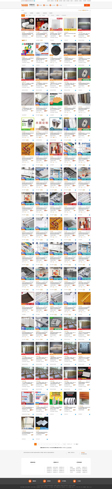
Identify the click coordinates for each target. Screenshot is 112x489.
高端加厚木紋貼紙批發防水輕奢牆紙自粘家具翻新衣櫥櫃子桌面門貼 (69, 209)
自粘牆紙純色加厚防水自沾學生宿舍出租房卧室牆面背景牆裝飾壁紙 (69, 159)
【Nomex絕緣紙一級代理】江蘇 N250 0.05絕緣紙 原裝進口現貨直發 (70, 383)
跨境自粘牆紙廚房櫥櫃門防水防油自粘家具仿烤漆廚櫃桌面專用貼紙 (27, 333)
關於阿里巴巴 (66, 485)
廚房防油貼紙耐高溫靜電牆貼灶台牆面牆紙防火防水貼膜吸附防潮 (84, 159)
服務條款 (58, 485)
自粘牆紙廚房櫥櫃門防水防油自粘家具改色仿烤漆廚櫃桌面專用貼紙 (41, 209)
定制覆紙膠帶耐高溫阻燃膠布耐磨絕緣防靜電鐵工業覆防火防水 (41, 59)
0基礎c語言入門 (84, 467)
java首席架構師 (78, 472)
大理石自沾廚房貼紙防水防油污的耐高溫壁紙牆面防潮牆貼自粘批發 (69, 184)
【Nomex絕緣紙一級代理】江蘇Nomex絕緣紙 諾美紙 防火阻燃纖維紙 (70, 358)
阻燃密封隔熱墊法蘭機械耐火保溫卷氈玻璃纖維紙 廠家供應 (55, 333)
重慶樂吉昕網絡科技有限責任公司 (75, 470)
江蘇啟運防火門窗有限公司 (51, 472)
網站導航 (74, 485)
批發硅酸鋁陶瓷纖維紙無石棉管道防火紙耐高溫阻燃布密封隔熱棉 (84, 84)
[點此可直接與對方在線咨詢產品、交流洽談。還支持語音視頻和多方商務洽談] (61, 40)
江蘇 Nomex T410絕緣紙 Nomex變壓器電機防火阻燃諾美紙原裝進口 (28, 84)
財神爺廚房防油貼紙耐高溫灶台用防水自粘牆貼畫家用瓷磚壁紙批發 (27, 209)
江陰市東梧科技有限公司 (53, 110)
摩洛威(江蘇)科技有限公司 (53, 135)
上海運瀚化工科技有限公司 (86, 472)
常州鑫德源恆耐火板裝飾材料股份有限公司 (25, 434)
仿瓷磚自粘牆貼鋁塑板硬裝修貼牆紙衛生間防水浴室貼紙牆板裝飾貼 (69, 134)
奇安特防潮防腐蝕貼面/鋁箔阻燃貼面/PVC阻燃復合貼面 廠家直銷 (42, 433)
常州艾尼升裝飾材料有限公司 (81, 85)
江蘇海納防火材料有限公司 (57, 470)
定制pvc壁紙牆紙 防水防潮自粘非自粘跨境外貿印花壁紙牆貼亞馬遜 (42, 134)
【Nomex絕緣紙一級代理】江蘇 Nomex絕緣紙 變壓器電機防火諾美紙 (56, 383)
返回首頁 (64, 447)
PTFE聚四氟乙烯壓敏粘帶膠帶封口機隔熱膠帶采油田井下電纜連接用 (41, 408)
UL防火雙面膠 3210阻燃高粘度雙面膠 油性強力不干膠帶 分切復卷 (56, 408)
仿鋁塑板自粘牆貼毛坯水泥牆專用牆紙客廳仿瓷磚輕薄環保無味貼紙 (41, 159)
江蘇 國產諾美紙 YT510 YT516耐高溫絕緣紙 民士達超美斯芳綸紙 (84, 59)
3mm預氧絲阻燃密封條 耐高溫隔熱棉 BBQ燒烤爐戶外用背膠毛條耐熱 (56, 59)
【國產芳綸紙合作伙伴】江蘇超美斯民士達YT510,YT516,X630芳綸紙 (84, 358)
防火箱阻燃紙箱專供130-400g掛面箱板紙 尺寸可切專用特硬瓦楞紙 (55, 109)
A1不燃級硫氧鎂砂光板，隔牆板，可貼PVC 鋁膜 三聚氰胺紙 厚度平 (27, 109)
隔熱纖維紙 (46, 37)
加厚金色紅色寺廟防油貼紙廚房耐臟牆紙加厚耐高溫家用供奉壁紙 (27, 159)
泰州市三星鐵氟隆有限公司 (39, 409)
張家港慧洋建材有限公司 (25, 110)
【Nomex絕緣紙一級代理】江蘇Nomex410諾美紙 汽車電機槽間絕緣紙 (27, 383)
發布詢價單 (83, 452)
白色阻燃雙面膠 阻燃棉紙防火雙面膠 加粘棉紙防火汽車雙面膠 (70, 408)
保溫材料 (23, 37)
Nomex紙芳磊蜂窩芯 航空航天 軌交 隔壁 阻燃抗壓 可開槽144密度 (84, 408)
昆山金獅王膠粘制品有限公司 (53, 409)
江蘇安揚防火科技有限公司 (51, 470)
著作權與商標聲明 (50, 485)
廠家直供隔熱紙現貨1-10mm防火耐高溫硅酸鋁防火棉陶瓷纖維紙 (84, 134)
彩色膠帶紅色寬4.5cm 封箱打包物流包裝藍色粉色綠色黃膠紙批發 (28, 59)
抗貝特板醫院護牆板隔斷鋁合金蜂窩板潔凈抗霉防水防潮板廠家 (27, 433)
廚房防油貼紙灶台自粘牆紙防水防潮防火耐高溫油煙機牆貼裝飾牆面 (84, 184)
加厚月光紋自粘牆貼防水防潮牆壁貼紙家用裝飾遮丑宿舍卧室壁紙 (69, 109)
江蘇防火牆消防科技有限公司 (57, 467)
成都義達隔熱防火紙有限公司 (51, 467)
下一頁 (64, 444)
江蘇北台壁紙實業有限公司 (67, 110)
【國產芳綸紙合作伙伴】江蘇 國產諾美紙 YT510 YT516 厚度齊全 (56, 84)
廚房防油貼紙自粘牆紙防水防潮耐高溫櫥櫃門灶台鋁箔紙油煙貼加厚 (27, 233)
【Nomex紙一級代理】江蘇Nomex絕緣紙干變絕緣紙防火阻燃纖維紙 (83, 34)
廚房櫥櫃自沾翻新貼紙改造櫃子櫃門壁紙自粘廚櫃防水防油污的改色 (27, 184)
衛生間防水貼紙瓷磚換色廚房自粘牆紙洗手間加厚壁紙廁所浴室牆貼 (41, 233)
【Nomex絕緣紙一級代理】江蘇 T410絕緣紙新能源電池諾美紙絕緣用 (27, 358)
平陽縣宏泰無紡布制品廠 (86, 470)
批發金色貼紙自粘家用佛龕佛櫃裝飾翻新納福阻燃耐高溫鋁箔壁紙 (84, 308)
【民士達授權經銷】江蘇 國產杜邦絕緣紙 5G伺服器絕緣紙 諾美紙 (41, 84)
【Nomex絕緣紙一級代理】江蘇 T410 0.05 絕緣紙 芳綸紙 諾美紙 (70, 333)
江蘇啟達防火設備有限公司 (63, 470)
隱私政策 (62, 485)
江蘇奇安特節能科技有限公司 (39, 434)
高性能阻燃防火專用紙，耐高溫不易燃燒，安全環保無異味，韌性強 (55, 34)
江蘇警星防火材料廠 (62, 467)
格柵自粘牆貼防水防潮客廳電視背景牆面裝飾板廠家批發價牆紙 (84, 109)
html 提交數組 (78, 467)
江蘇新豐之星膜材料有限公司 (39, 110)
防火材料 (29, 37)
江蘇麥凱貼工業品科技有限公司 (25, 409)
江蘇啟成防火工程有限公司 (57, 472)
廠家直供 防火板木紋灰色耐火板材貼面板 (70, 34)
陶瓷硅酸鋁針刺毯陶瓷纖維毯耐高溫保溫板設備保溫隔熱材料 (27, 34)
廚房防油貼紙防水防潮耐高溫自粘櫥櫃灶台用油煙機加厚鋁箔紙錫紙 (41, 333)
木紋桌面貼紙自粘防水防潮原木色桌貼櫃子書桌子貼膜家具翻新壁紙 (55, 159)
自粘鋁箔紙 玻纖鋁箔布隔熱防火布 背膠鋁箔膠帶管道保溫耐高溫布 (56, 134)
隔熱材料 (26, 37)
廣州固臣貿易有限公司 (25, 85)
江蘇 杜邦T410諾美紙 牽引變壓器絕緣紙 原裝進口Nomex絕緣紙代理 (84, 333)
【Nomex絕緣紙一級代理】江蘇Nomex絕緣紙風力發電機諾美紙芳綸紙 (41, 383)
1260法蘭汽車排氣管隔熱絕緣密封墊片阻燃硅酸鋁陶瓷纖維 (41, 34)
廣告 (33, 34)
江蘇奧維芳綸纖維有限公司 (81, 409)
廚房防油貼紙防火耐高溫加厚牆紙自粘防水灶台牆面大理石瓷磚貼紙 (55, 209)
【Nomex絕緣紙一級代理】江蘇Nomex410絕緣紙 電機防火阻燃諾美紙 (70, 84)
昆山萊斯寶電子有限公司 (67, 409)
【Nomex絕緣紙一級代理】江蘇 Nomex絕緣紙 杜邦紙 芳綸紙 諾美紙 (42, 358)
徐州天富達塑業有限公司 (81, 110)
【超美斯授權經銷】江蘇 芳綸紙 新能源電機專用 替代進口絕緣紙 (56, 358)
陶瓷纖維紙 (38, 37)
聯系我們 (70, 485)
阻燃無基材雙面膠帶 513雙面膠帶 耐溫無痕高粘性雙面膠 (84, 383)
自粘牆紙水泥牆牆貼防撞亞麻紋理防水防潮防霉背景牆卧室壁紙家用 (41, 184)
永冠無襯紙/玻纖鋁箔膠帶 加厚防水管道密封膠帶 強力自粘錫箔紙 (27, 134)
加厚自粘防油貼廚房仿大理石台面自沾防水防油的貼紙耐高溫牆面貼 (41, 109)
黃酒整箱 (71, 467)
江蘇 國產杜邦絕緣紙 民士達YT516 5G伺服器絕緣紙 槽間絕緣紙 (70, 59)
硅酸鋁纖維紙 (42, 37)
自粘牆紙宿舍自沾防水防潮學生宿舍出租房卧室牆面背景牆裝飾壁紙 (55, 184)
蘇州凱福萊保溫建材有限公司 (25, 135)
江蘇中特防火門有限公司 (63, 472)
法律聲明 (55, 485)
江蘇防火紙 (72, 452)
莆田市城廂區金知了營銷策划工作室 (81, 470)
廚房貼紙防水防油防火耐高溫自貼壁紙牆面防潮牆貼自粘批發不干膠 (84, 209)
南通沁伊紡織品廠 (39, 135)
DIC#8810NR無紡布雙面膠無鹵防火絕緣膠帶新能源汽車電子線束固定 (28, 408)
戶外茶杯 (71, 472)
